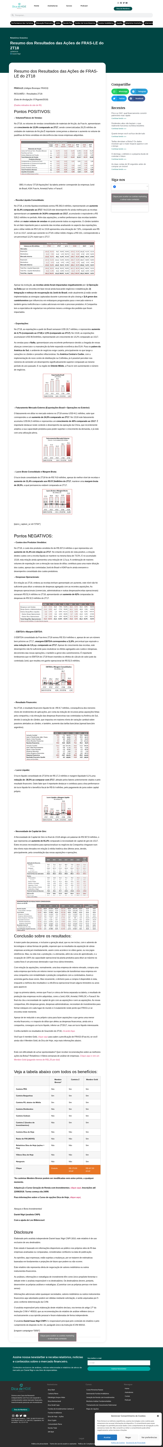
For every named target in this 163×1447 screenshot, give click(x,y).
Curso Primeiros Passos (94, 1390)
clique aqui (43, 1037)
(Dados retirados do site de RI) (28, 105)
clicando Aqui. (69, 1031)
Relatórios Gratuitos (133, 23)
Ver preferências (149, 1437)
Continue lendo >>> (118, 118)
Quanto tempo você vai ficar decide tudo (128, 133)
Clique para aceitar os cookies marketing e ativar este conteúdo (57, 1337)
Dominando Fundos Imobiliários (97, 1394)
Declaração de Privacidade (135, 1443)
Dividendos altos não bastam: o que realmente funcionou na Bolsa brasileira (127, 124)
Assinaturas (53, 6)
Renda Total (52, 1428)
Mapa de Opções (92, 1409)
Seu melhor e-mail (94, 1358)
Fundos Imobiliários (106, 23)
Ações (58, 23)
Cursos (69, 6)
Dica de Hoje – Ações (56, 1416)
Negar (128, 1437)
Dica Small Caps (53, 1405)
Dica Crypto (52, 1420)
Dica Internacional (54, 1401)
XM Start (51, 1432)
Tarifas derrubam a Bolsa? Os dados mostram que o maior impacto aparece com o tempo (129, 143)
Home (36, 6)
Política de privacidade (39, 1444)
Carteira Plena (53, 1394)
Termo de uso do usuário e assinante (63, 1444)
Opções (119, 23)
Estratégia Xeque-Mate (56, 1397)
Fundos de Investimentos (85, 23)
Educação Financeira (44, 23)
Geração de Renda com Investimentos (100, 1397)
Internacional (150, 23)
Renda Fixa (67, 23)
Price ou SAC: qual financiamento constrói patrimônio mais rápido (128, 114)
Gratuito (54, 1168)
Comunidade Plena (55, 1424)
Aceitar (107, 1437)
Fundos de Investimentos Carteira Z (61, 1409)
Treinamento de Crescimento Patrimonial (101, 1405)
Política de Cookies (118, 1443)
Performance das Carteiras (22, 23)
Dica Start (51, 1390)
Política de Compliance (86, 1444)
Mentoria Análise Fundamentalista (98, 1401)
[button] (158, 1416)
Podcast (84, 6)
